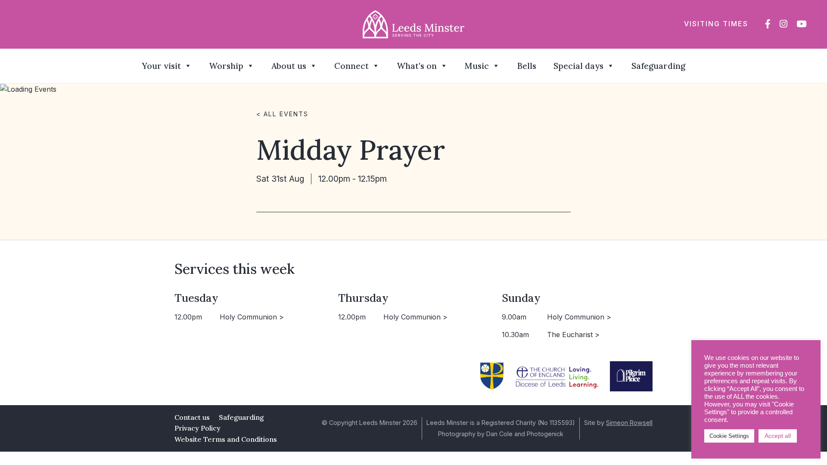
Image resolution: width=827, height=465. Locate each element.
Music (477, 66)
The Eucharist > (573, 334)
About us (288, 66)
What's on (417, 66)
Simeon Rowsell (629, 422)
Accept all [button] (778, 435)
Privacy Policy (197, 428)
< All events (282, 114)
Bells (526, 66)
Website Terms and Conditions (225, 439)
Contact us (192, 417)
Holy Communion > (252, 317)
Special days (578, 66)
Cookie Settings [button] (729, 436)
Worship (226, 66)
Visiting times (716, 23)
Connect (351, 66)
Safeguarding (658, 66)
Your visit (161, 66)
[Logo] (414, 23)
